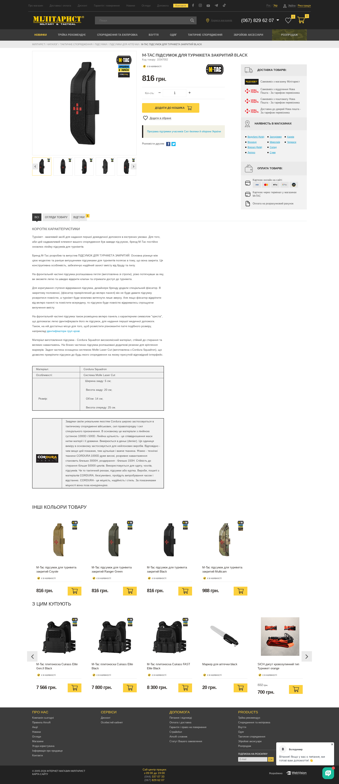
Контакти (180, 5)
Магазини (37, 741)
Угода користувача (43, 746)
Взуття (154, 34)
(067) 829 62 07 (258, 20)
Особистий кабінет (112, 722)
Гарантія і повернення (107, 5)
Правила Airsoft (41, 722)
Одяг (173, 34)
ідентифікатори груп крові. (63, 331)
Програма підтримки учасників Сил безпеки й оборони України (184, 131)
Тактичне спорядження (205, 34)
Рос (268, 5)
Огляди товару (56, 217)
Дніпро (251, 152)
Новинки (40, 34)
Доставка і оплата (60, 5)
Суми (273, 152)
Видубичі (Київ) (256, 136)
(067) (154, 780)
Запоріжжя (276, 136)
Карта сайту (40, 774)
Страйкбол (176, 731)
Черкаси (291, 142)
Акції (35, 727)
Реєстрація (304, 5)
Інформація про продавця (47, 750)
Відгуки (80, 216)
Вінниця (252, 142)
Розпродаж (289, 34)
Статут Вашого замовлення (186, 741)
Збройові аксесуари (248, 34)
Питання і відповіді (181, 717)
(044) (154, 776)
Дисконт (82, 5)
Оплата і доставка (180, 722)
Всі (37, 217)
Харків (290, 136)
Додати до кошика (170, 107)
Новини (130, 5)
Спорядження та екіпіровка (117, 34)
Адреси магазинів (221, 20)
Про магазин (35, 5)
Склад (273, 147)
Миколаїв (275, 142)
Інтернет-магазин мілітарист (66, 771)
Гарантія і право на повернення (188, 727)
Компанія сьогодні (43, 717)
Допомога (163, 5)
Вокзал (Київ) (255, 147)
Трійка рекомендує (72, 34)
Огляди (146, 5)
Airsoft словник (178, 736)
